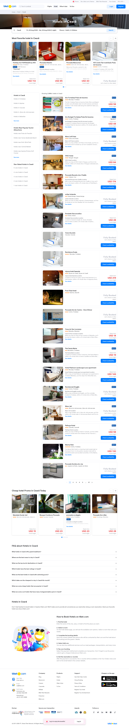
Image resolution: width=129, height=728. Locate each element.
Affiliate (41, 689)
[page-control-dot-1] (61, 537)
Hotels (58, 680)
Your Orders (112, 1)
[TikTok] (114, 712)
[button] (111, 38)
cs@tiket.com (20, 686)
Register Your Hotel (80, 689)
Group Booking (79, 680)
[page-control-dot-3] (64, 537)
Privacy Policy (78, 683)
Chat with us (20, 680)
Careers (41, 683)
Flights (58, 677)
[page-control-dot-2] (63, 537)
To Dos (58, 686)
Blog (40, 677)
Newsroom (42, 680)
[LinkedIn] (102, 712)
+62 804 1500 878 (21, 693)
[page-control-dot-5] (66, 537)
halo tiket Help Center (81, 677)
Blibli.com (41, 699)
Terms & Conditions (80, 686)
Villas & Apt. (60, 683)
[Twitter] (98, 712)
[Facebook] (93, 712)
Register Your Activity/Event (82, 693)
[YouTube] (106, 712)
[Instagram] (110, 712)
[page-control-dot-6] (67, 537)
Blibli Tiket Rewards (101, 1)
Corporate (41, 686)
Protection (41, 696)
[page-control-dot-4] (65, 537)
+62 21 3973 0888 (21, 697)
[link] (111, 6)
